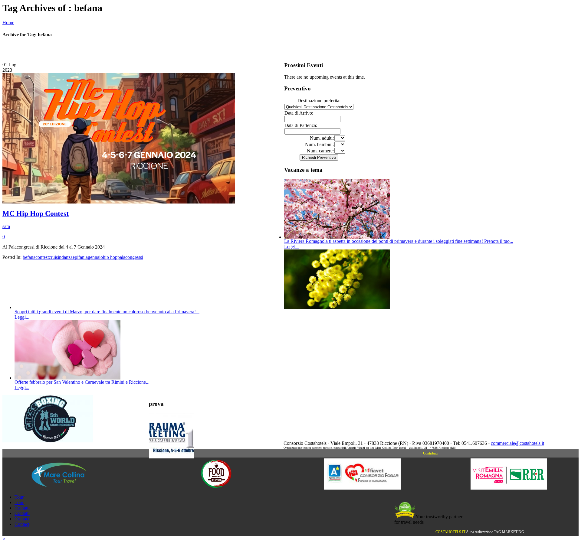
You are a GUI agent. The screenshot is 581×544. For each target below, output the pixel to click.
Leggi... (291, 246)
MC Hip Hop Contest (35, 213)
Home (8, 22)
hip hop (110, 257)
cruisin (55, 257)
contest (42, 257)
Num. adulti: (322, 138)
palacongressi (130, 257)
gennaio (95, 257)
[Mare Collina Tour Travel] (69, 487)
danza (67, 257)
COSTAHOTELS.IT (450, 532)
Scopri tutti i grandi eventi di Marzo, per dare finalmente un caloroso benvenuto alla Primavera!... (107, 311)
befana (29, 257)
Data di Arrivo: (298, 113)
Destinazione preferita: (318, 100)
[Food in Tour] (216, 487)
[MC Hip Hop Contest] (118, 201)
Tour (19, 497)
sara (6, 226)
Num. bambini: (319, 144)
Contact (22, 518)
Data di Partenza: (300, 125)
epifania (80, 257)
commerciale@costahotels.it (517, 443)
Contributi (430, 453)
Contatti (22, 507)
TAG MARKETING (509, 532)
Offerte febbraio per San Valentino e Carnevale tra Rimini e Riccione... (82, 382)
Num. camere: (320, 150)
